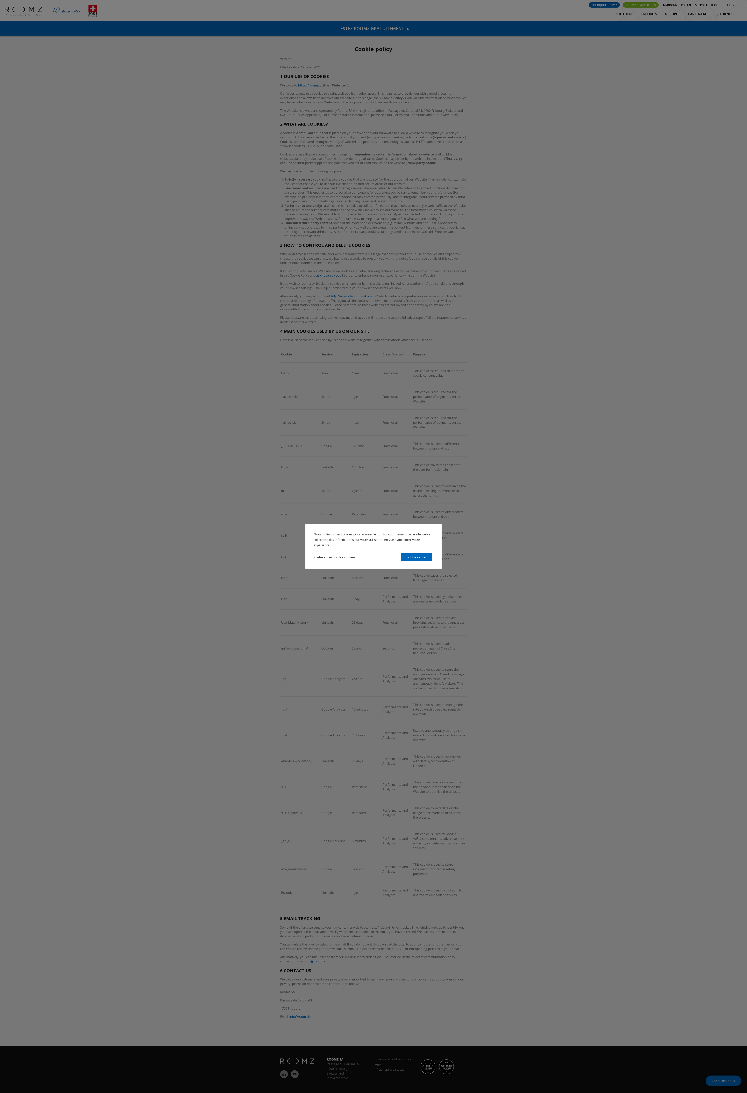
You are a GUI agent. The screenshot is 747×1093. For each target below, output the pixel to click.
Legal (377, 1064)
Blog (714, 5)
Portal (686, 5)
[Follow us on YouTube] (296, 1074)
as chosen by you (328, 275)
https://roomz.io (310, 85)
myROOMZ (670, 5)
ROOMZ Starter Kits (641, 5)
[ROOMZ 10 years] (17, 10)
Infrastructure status (389, 1069)
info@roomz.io (315, 961)
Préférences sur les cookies (334, 557)
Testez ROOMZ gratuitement (373, 28)
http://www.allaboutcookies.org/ (354, 296)
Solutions (625, 14)
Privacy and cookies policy (392, 1059)
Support (701, 5)
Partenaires (698, 14)
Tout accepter (416, 557)
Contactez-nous (723, 1081)
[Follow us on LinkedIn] (285, 1074)
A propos (673, 14)
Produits (649, 14)
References (725, 14)
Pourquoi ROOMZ (604, 5)
